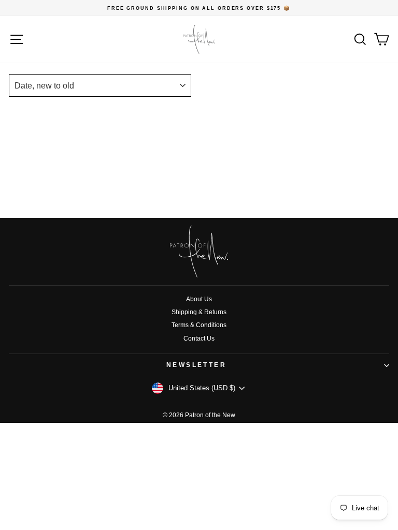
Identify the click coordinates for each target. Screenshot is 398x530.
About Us (199, 299)
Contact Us (199, 338)
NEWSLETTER (196, 365)
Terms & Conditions (199, 325)
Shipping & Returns (199, 312)
